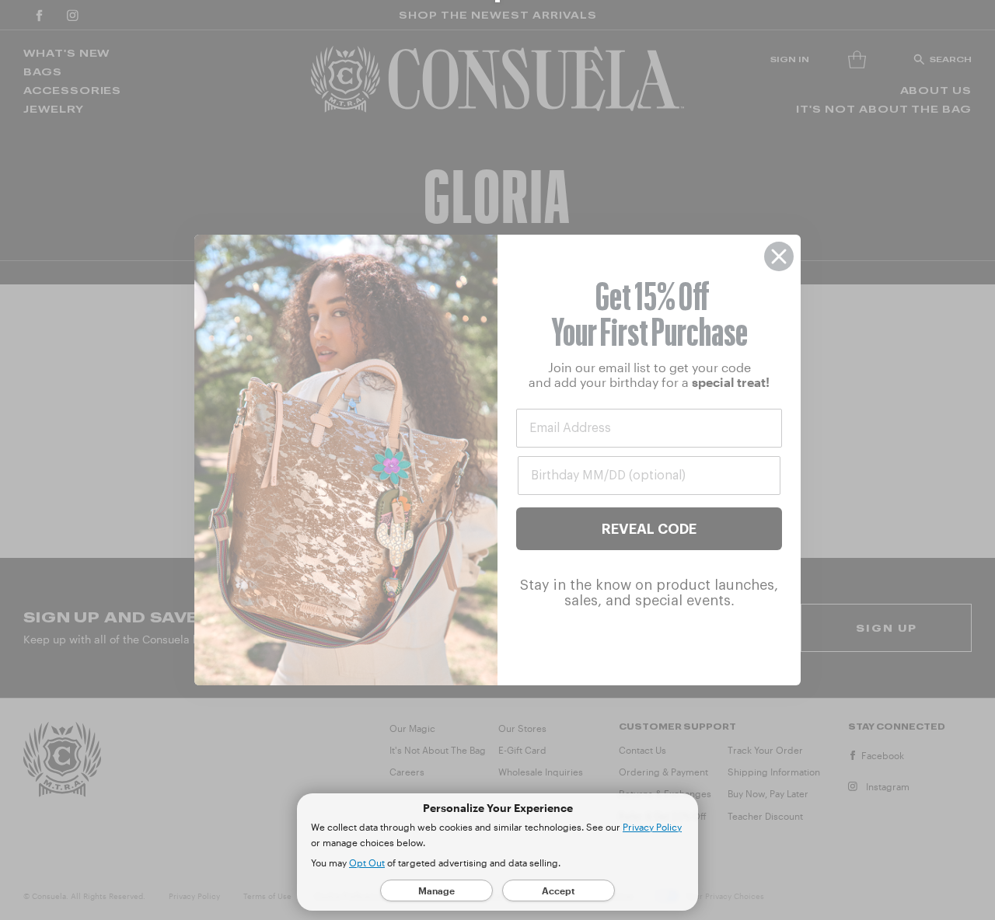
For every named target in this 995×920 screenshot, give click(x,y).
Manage (436, 890)
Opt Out (367, 862)
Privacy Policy (652, 826)
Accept (558, 890)
